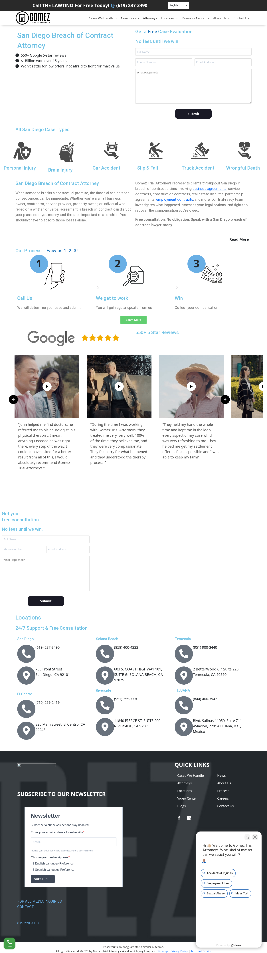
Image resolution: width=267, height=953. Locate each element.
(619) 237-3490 (131, 5)
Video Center (187, 798)
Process (223, 791)
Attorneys (150, 18)
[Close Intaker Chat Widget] (255, 837)
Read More (239, 239)
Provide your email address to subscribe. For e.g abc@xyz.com (62, 850)
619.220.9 (25, 923)
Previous (13, 399)
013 (36, 923)
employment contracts (174, 199)
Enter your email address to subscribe (57, 832)
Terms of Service (201, 951)
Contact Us (241, 18)
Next (225, 399)
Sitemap (162, 951)
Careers (223, 798)
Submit (193, 114)
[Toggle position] (247, 837)
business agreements (209, 188)
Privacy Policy (179, 951)
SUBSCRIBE (43, 879)
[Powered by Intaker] (236, 945)
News (221, 775)
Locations (167, 18)
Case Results (130, 18)
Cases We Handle (101, 18)
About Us (219, 18)
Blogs (181, 806)
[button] (103, 18)
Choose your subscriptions (49, 857)
